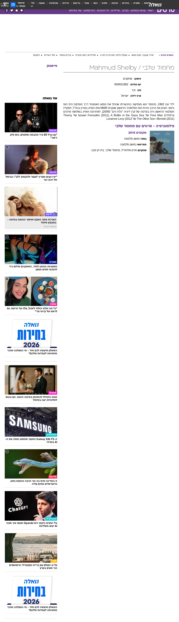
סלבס (104, 3)
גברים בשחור (65, 55)
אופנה (42, 3)
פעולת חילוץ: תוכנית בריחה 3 (113, 55)
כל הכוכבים (103, 11)
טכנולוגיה (53, 3)
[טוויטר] (12, 10)
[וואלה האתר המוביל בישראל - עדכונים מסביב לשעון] (155, 4)
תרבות (115, 3)
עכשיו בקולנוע (138, 11)
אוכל (86, 3)
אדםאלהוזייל (129, 150)
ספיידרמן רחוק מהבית (85, 55)
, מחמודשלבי (113, 150)
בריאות (76, 3)
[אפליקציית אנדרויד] (21, 10)
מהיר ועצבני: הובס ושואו (142, 55)
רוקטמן (36, 55)
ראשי (150, 11)
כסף (95, 3)
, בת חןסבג (98, 150)
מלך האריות (49, 55)
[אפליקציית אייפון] (17, 10)
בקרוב (125, 11)
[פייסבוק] (7, 10)
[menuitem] (134, 5)
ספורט (136, 3)
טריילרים (115, 11)
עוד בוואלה (50, 98)
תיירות (65, 3)
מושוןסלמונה (132, 138)
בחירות (125, 3)
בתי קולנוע (89, 11)
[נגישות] (5, 4)
